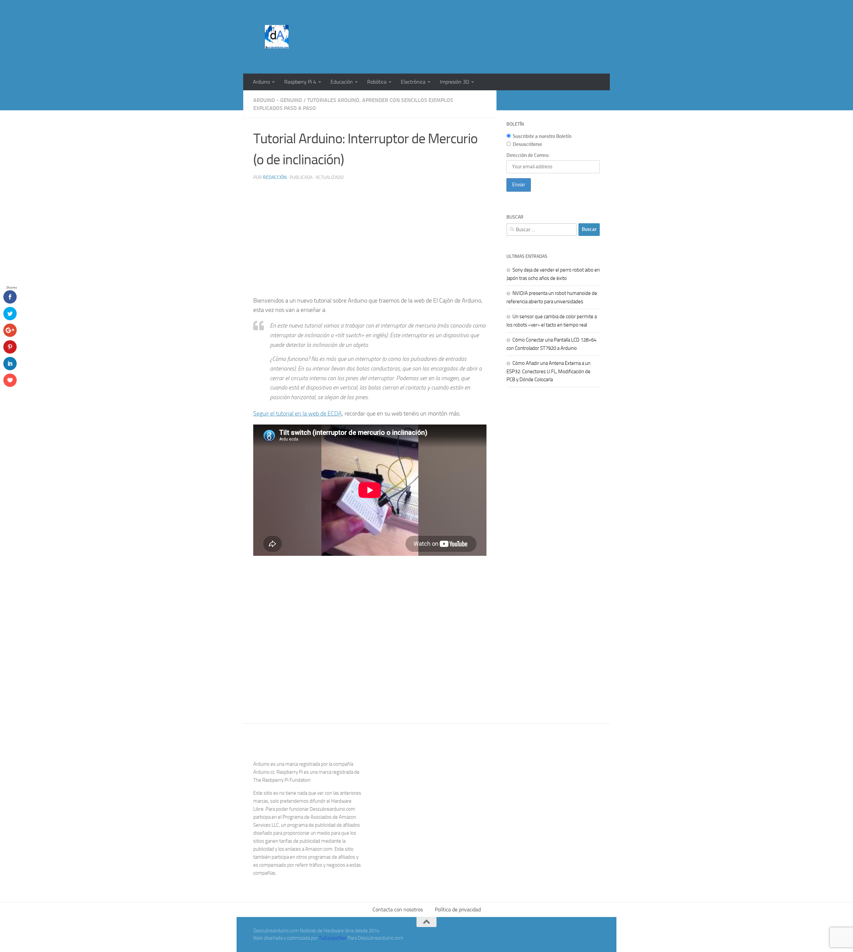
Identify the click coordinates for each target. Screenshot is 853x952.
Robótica (377, 82)
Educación (342, 82)
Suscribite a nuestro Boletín (542, 136)
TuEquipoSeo (333, 938)
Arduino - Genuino (277, 100)
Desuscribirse (527, 144)
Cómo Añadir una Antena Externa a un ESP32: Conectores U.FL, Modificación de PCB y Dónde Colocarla (548, 371)
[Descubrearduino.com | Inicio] (276, 36)
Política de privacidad (458, 909)
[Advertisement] (478, 25)
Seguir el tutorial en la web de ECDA (297, 413)
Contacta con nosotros (398, 909)
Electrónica (413, 82)
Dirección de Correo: (527, 155)
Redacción (275, 177)
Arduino (261, 82)
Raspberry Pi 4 (300, 82)
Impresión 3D (454, 82)
